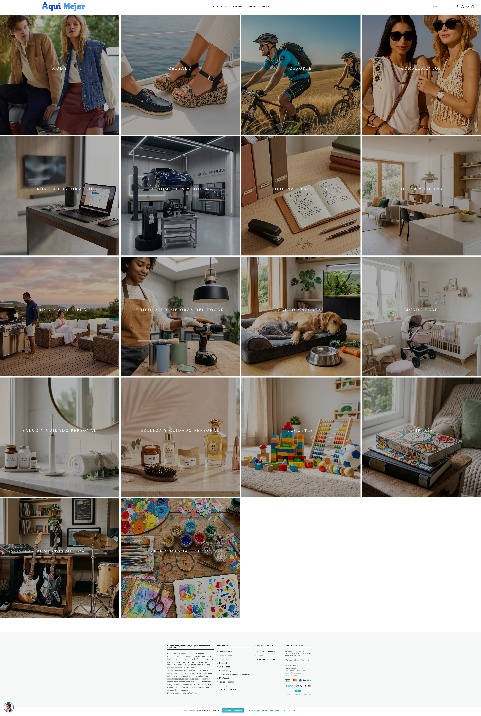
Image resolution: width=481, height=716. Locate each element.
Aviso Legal (223, 685)
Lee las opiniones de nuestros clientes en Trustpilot (272, 710)
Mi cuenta (261, 655)
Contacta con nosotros (266, 652)
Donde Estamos (225, 655)
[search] (457, 6)
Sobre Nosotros (225, 652)
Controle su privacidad (233, 710)
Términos (216, 710)
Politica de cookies (226, 682)
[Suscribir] (309, 660)
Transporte (223, 663)
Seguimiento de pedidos (266, 659)
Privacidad (207, 710)
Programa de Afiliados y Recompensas (234, 674)
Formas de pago (225, 670)
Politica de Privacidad (227, 689)
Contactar (223, 659)
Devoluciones (224, 667)
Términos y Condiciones (228, 678)
